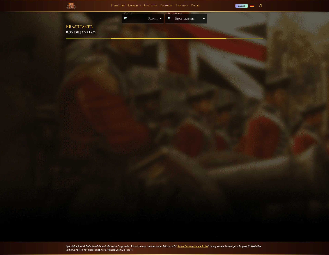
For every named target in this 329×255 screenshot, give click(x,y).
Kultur (128, 14)
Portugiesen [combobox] (156, 18)
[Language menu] (252, 6)
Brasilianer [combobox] (184, 18)
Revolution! (175, 14)
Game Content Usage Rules (193, 246)
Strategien (151, 6)
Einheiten (181, 6)
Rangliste (134, 6)
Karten (195, 6)
